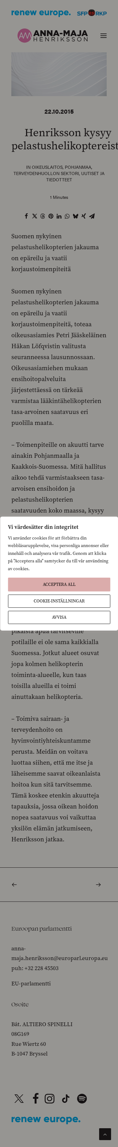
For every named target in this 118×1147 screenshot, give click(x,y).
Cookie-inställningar (59, 601)
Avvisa (59, 617)
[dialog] (59, 573)
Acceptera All (59, 584)
